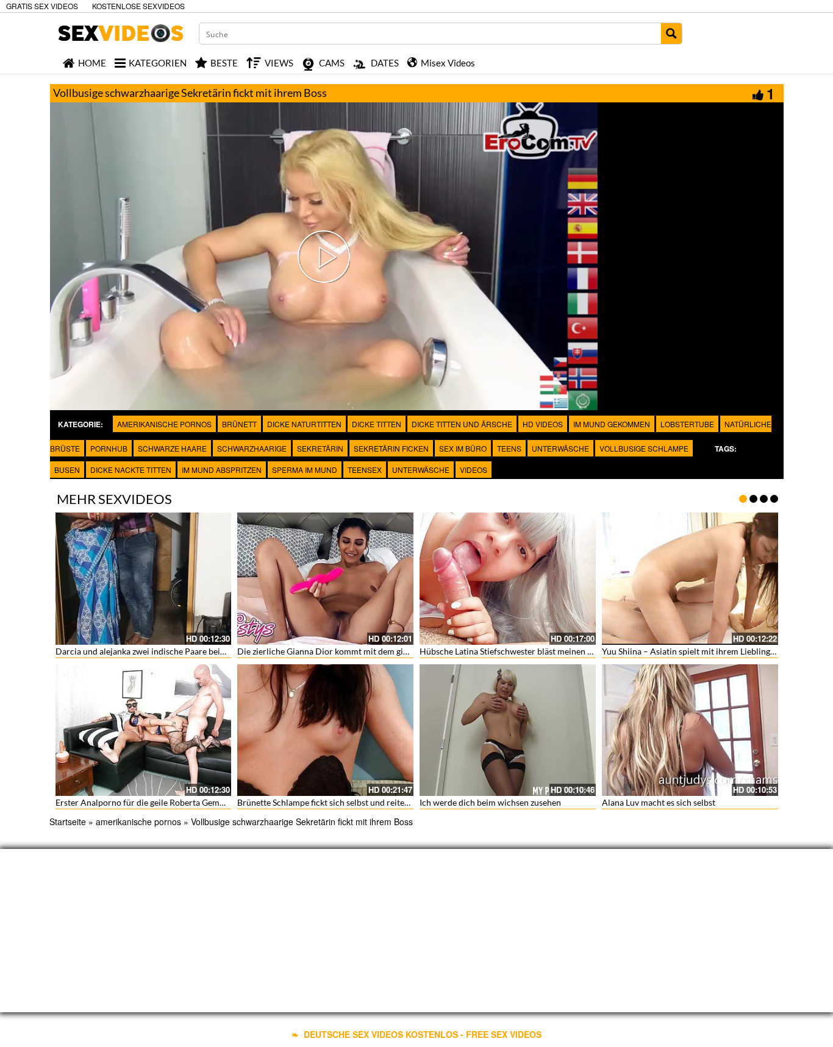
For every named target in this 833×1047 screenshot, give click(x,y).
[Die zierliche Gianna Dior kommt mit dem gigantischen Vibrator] (325, 579)
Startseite (67, 821)
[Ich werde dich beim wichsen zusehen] (508, 730)
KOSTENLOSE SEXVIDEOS (138, 5)
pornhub (108, 448)
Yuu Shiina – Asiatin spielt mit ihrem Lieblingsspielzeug (705, 651)
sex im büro (463, 448)
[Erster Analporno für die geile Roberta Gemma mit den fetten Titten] (143, 730)
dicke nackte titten (130, 469)
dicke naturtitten (304, 424)
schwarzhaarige (252, 448)
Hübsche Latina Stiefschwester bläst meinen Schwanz (520, 651)
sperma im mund (304, 469)
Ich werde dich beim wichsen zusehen (490, 802)
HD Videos (543, 424)
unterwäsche (560, 448)
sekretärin (320, 448)
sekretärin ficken (391, 448)
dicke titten (376, 424)
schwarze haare (172, 448)
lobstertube (687, 424)
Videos (473, 469)
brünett (239, 424)
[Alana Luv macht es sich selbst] (690, 730)
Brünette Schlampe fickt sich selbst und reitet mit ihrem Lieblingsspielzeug (377, 802)
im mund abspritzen (222, 469)
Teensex (365, 469)
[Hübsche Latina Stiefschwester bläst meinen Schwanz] (508, 579)
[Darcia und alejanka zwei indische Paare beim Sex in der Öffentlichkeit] (143, 579)
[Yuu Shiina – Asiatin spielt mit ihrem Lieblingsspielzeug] (690, 579)
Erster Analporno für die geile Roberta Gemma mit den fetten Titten (182, 802)
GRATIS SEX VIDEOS (42, 5)
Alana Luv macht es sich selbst (658, 802)
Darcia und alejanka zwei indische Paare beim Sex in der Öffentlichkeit (188, 651)
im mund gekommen (611, 424)
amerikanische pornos (164, 424)
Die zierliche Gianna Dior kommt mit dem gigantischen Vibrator (358, 651)
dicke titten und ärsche (462, 424)
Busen (67, 469)
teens (509, 448)
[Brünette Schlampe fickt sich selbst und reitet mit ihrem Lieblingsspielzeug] (325, 730)
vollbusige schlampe (643, 448)
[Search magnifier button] (671, 33)
